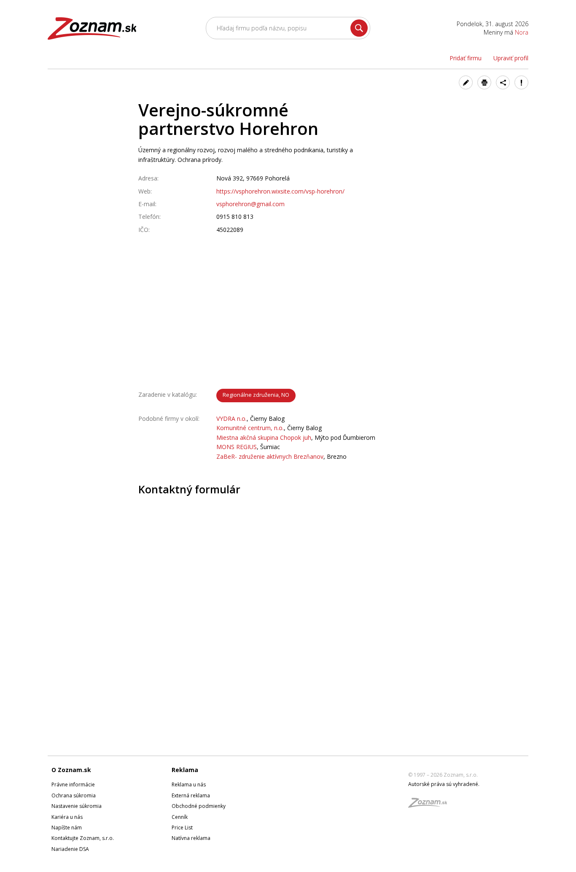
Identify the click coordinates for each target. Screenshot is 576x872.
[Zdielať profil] (503, 82)
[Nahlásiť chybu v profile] (521, 82)
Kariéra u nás (67, 817)
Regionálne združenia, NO (256, 394)
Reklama (185, 770)
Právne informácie (73, 784)
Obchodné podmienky (199, 806)
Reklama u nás (189, 784)
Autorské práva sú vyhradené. (443, 784)
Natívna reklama (191, 838)
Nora (521, 32)
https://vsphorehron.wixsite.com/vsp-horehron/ (280, 191)
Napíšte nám (66, 827)
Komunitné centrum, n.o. (250, 428)
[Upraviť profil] (466, 82)
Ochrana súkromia (73, 795)
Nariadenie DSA (70, 849)
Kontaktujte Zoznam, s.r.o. (82, 838)
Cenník (180, 817)
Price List (182, 827)
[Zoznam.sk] (430, 805)
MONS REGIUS (236, 447)
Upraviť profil (510, 58)
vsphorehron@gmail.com (250, 204)
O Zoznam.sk (71, 770)
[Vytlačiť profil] (484, 82)
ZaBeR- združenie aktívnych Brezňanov (269, 456)
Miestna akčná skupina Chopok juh (263, 437)
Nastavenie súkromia (76, 806)
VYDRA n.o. (231, 418)
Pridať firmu (465, 58)
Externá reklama (191, 795)
